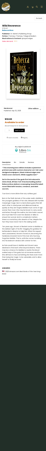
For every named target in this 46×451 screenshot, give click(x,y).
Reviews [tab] (31, 162)
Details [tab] (22, 162)
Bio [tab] (15, 162)
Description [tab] (6, 162)
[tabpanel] (23, 223)
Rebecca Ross (7, 30)
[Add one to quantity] (12, 130)
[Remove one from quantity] (6, 130)
